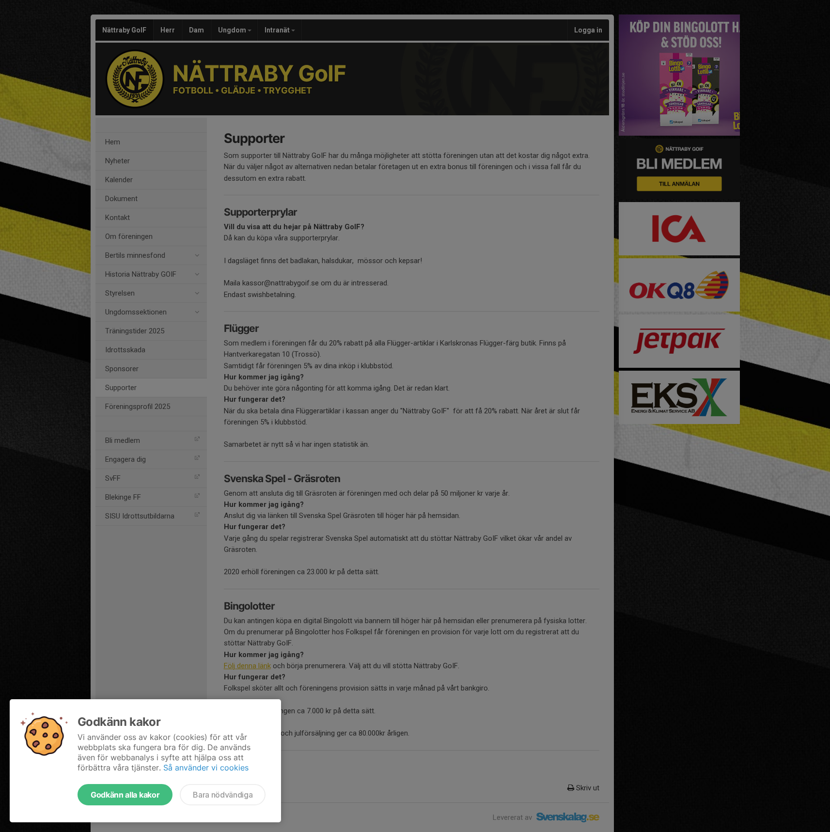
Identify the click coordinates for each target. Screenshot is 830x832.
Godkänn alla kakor (125, 795)
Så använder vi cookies (206, 767)
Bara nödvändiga (222, 795)
